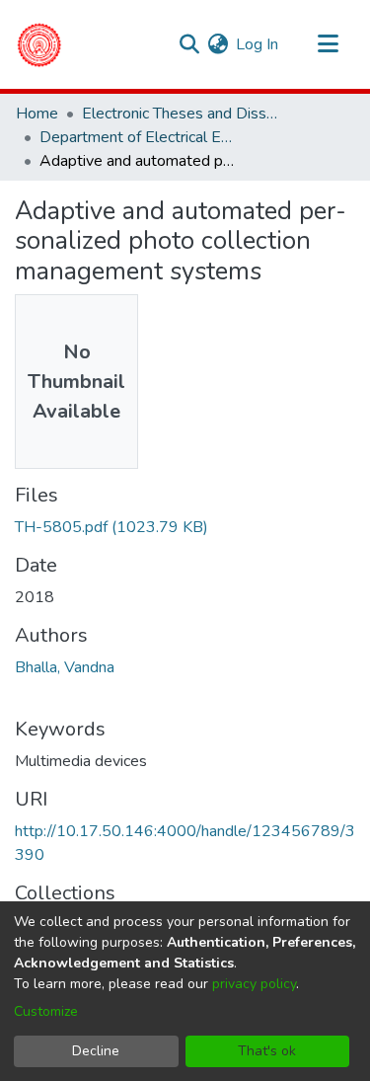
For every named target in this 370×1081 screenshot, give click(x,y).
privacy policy (254, 983)
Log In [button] (258, 44)
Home (37, 113)
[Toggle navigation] (327, 44)
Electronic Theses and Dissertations (180, 113)
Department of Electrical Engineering (138, 137)
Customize (46, 1011)
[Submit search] (189, 44)
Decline (95, 1051)
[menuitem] (217, 44)
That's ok (267, 1051)
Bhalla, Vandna (64, 667)
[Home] (39, 44)
